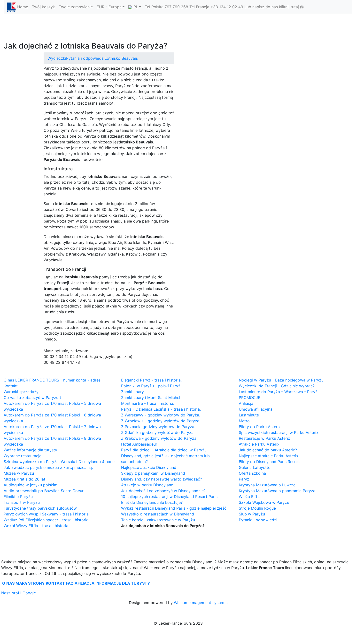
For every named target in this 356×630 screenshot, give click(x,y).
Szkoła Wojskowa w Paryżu (264, 502)
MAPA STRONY (30, 583)
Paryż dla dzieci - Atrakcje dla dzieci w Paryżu (164, 450)
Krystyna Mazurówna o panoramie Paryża (277, 490)
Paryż (244, 479)
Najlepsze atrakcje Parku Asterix (268, 455)
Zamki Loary (132, 391)
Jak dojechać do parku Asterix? (268, 450)
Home (22, 6)
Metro (244, 420)
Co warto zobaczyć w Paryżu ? (33, 397)
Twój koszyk (43, 6)
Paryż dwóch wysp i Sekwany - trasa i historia (46, 514)
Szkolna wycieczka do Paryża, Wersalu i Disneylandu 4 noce (59, 461)
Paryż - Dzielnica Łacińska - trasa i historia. (161, 409)
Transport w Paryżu (22, 502)
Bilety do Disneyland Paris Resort (269, 461)
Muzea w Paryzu (19, 473)
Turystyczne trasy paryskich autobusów (40, 508)
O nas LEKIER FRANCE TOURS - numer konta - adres (52, 380)
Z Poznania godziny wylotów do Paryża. (158, 426)
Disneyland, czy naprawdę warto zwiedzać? (161, 479)
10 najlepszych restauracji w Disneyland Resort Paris (169, 496)
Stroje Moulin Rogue (257, 508)
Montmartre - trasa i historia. (147, 403)
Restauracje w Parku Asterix (264, 438)
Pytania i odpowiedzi (85, 58)
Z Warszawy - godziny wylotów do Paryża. (160, 415)
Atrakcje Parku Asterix (259, 444)
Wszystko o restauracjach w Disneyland (157, 514)
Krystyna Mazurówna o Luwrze (267, 484)
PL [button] (135, 6)
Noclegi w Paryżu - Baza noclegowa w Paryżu (281, 380)
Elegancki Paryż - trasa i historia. (151, 380)
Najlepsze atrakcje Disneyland (148, 467)
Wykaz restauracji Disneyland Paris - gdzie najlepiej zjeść (173, 508)
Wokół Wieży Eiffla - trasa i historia (36, 525)
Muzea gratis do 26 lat (24, 479)
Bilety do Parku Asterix (260, 426)
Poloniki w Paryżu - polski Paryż (150, 385)
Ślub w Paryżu (252, 514)
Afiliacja (246, 403)
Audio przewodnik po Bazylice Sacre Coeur (44, 490)
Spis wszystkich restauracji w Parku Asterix (278, 432)
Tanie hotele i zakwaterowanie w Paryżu (158, 519)
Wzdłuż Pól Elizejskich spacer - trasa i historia (46, 519)
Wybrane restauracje (22, 455)
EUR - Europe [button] (109, 6)
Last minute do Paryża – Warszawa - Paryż (278, 391)
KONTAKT (55, 583)
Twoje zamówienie (76, 6)
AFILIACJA (84, 583)
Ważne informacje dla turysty (30, 450)
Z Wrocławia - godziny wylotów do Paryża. (160, 420)
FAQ (70, 583)
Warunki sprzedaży (21, 391)
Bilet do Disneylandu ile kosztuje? (152, 502)
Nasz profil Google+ (20, 592)
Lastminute (249, 415)
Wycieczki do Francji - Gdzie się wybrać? (277, 385)
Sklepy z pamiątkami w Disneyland (153, 473)
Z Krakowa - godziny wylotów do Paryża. (159, 438)
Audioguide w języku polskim (30, 484)
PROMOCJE (249, 397)
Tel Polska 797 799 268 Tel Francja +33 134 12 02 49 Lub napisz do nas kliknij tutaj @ (224, 6)
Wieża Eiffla (250, 496)
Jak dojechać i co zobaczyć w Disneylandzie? (163, 490)
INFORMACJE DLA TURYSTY (122, 583)
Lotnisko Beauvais (121, 58)
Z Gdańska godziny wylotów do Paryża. (157, 432)
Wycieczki (56, 58)
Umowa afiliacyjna (255, 409)
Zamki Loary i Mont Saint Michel (150, 397)
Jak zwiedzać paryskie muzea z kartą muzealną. (48, 467)
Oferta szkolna (252, 473)
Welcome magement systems (200, 602)
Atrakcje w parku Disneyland (147, 484)
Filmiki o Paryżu (18, 496)
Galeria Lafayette (254, 467)
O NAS (8, 583)
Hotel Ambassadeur (139, 444)
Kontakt (11, 385)
